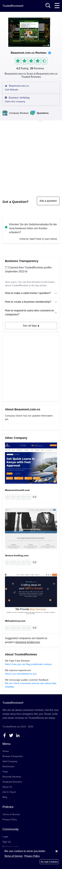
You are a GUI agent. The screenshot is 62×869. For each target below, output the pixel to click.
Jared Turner (35, 239)
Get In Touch (9, 792)
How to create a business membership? (28, 301)
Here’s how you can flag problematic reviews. (28, 664)
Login (5, 836)
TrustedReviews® (12, 5)
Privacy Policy (9, 819)
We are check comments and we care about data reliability (30, 685)
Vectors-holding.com (16, 555)
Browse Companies (12, 756)
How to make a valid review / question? (28, 293)
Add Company (9, 761)
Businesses (8, 766)
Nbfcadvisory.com (15, 621)
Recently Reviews (11, 776)
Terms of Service (11, 814)
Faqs (5, 771)
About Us (7, 787)
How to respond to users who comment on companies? (29, 312)
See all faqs (30, 325)
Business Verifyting (17, 99)
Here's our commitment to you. (21, 673)
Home (5, 751)
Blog (4, 797)
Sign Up (6, 841)
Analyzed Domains (12, 781)
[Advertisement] (31, 155)
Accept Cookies (49, 861)
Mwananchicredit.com (17, 490)
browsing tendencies (28, 642)
